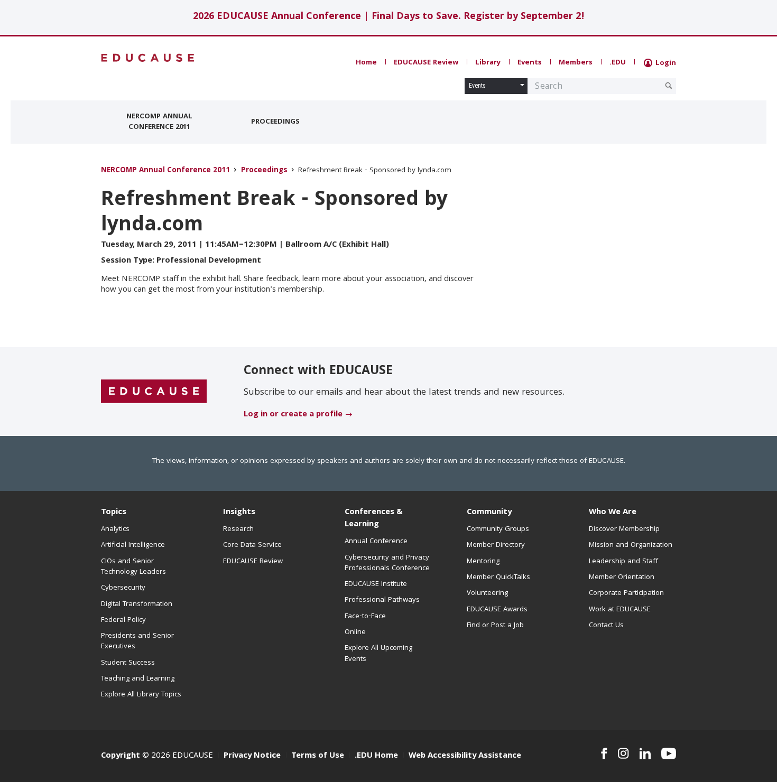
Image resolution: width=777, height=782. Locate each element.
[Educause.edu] (154, 392)
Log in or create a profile (293, 415)
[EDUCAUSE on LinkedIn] (645, 753)
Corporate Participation (626, 593)
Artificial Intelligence (133, 545)
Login (664, 63)
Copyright (120, 756)
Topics (113, 512)
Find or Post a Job (495, 625)
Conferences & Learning (374, 519)
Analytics (115, 529)
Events (529, 63)
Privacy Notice (252, 756)
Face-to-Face (365, 616)
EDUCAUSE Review (426, 63)
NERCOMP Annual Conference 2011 (159, 122)
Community (489, 512)
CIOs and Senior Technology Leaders (133, 567)
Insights (239, 512)
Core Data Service (252, 545)
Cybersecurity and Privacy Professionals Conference (387, 563)
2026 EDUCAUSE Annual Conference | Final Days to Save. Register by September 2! (389, 17)
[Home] (148, 57)
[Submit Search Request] (668, 85)
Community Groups (498, 529)
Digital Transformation (136, 604)
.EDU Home (376, 756)
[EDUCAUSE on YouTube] (668, 753)
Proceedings (275, 122)
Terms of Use (317, 756)
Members (576, 63)
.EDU (617, 63)
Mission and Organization (630, 545)
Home (366, 63)
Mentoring (483, 561)
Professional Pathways (382, 600)
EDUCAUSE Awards (497, 610)
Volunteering (487, 593)
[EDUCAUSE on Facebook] (604, 753)
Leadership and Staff (623, 561)
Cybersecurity (123, 588)
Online (355, 632)
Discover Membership (624, 529)
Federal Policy (123, 620)
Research (238, 529)
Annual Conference (376, 541)
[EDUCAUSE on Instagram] (623, 753)
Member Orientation (621, 577)
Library (488, 63)
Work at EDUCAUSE (620, 610)
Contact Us (606, 625)
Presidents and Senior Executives (137, 641)
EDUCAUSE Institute (376, 584)
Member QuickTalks (498, 577)
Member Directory (496, 545)
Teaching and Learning (137, 679)
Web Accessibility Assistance (465, 756)
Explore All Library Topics (141, 695)
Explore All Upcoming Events (378, 654)
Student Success (128, 663)
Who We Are (612, 512)
